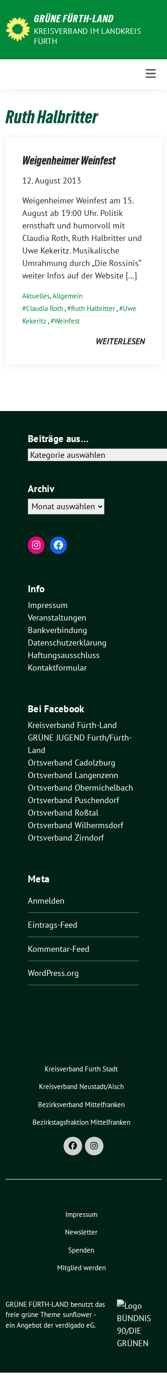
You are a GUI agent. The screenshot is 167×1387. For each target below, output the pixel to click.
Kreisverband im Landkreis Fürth (87, 36)
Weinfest (67, 321)
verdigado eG (74, 1325)
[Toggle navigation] (150, 74)
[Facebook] (73, 1146)
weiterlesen (120, 341)
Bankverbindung (57, 630)
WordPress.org (53, 973)
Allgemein (67, 295)
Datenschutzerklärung (67, 642)
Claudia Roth (44, 308)
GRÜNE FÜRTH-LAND (74, 19)
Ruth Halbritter (93, 308)
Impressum (48, 605)
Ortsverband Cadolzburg (72, 762)
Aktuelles (36, 295)
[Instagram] (94, 1146)
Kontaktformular (57, 667)
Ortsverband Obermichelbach (80, 787)
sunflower (77, 1314)
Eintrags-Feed (52, 924)
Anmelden (46, 900)
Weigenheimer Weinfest (69, 160)
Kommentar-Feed (59, 949)
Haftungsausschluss (64, 655)
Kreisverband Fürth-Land (72, 725)
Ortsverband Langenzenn (73, 775)
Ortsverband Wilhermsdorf (75, 825)
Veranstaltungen (57, 617)
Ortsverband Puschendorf (73, 800)
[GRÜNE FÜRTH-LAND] (18, 28)
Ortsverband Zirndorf (66, 837)
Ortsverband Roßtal (63, 812)
